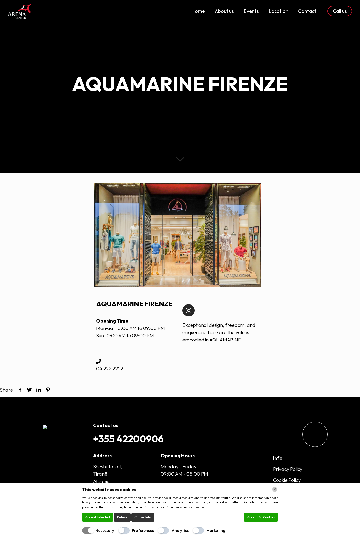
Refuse (122, 517)
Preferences (143, 530)
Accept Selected (97, 517)
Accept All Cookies (261, 517)
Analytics (180, 530)
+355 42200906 (128, 439)
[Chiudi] (275, 489)
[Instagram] (188, 310)
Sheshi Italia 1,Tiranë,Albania (107, 473)
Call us (340, 11)
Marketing (215, 530)
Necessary (105, 530)
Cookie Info (142, 517)
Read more (196, 507)
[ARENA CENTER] (19, 11)
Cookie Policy (287, 480)
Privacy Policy (287, 469)
